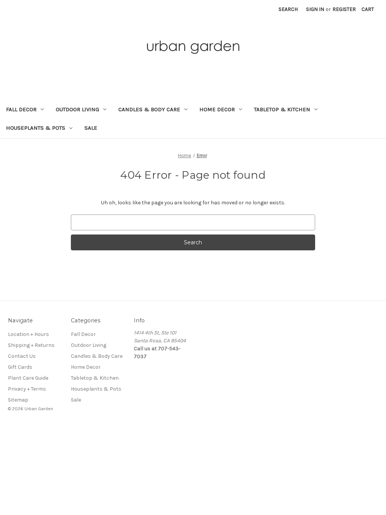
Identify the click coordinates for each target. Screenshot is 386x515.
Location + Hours (28, 334)
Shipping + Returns (31, 345)
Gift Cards (20, 367)
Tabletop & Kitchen (282, 109)
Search (288, 9)
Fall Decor (21, 109)
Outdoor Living (77, 109)
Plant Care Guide (28, 378)
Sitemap (18, 400)
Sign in (315, 9)
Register (344, 9)
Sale (90, 127)
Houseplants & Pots (35, 127)
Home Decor (217, 109)
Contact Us (22, 356)
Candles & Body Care (149, 109)
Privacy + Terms (27, 389)
